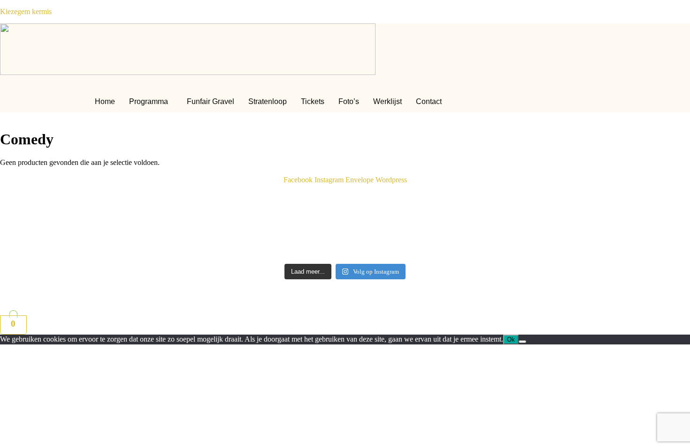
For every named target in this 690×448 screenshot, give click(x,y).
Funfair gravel (210, 101)
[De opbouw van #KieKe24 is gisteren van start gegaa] (171, 234)
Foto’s (348, 101)
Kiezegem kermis (26, 11)
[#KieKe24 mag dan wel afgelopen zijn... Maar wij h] (171, 203)
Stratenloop (267, 101)
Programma (148, 101)
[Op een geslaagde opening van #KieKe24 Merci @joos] (518, 198)
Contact (429, 101)
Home (105, 101)
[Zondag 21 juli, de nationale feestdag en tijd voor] (518, 238)
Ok (511, 339)
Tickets (312, 101)
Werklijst (387, 101)
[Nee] (522, 341)
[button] (151, 101)
